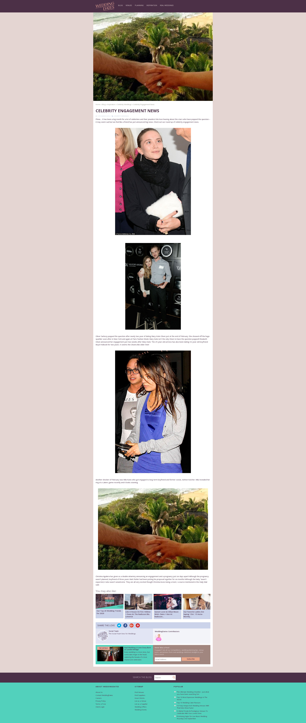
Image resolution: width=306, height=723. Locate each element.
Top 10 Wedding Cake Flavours (188, 703)
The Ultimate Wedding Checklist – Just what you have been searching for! (193, 693)
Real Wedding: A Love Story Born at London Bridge (137, 649)
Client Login (100, 707)
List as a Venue (140, 701)
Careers (99, 698)
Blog (120, 5)
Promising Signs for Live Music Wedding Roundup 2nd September (192, 717)
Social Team (113, 631)
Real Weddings (167, 5)
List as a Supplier (141, 704)
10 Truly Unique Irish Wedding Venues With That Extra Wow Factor (193, 707)
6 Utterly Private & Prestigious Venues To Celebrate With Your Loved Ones (192, 712)
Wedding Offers (141, 707)
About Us (99, 692)
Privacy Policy (101, 701)
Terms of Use (101, 704)
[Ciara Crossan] (159, 640)
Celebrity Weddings (121, 116)
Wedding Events (141, 710)
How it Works (140, 698)
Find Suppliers (140, 695)
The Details (103, 648)
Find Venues (139, 692)
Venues (129, 5)
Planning (139, 5)
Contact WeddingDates (104, 695)
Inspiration (151, 5)
